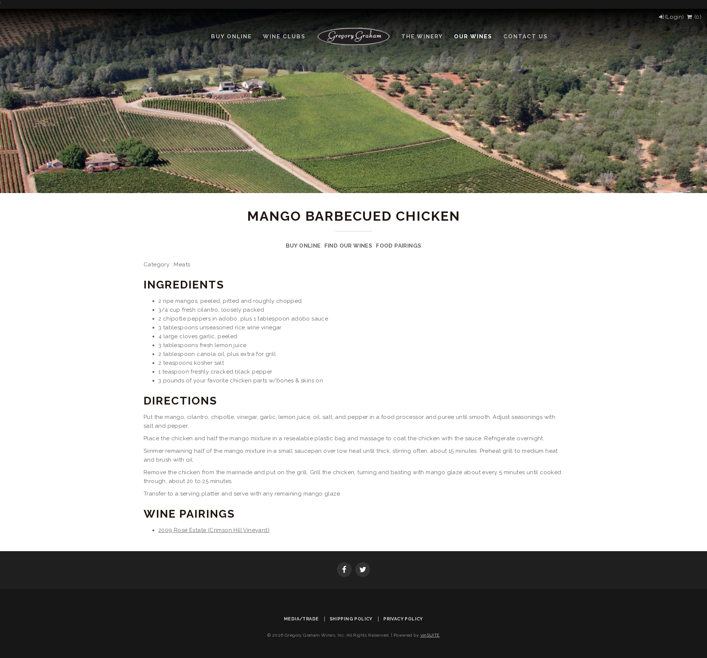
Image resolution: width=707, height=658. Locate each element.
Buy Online (303, 245)
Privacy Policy (403, 619)
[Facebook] (344, 570)
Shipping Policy (351, 619)
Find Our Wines (348, 245)
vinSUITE (430, 635)
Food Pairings (398, 245)
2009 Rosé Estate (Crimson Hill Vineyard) (214, 530)
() (697, 17)
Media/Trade (301, 619)
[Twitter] (362, 570)
